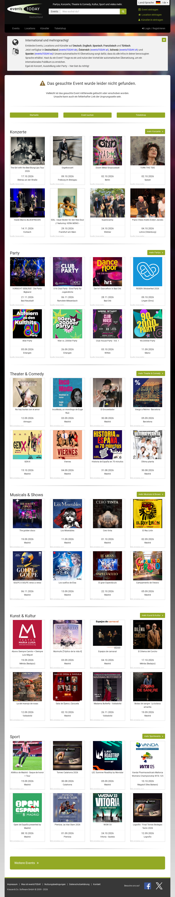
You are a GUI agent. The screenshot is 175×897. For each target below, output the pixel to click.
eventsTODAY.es (43, 53)
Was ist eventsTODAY (31, 884)
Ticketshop (60, 28)
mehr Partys (155, 252)
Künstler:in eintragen (151, 19)
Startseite (34, 115)
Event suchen (87, 115)
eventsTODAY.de (68, 49)
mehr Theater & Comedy (150, 373)
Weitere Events (25, 863)
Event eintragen (149, 9)
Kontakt (96, 884)
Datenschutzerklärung (79, 884)
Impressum (12, 884)
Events (15, 28)
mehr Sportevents (153, 736)
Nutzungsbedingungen (55, 884)
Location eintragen (151, 14)
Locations (30, 28)
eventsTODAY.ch (128, 49)
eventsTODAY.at (99, 49)
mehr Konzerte (154, 131)
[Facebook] (148, 886)
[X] (159, 886)
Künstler (44, 28)
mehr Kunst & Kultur (152, 615)
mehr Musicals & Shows (150, 494)
